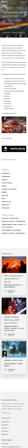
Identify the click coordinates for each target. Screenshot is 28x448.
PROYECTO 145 (6, 201)
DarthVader (7, 32)
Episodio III (5, 434)
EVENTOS (10, 8)
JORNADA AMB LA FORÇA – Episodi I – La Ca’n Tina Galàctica (14, 226)
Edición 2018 (5, 422)
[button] (26, 2)
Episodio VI (5, 425)
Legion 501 (5, 195)
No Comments (21, 32)
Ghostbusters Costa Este (9, 189)
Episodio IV (5, 431)
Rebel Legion (5, 204)
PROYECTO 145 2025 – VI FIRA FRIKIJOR (13, 221)
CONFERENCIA (6, 176)
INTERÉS (18, 8)
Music (3, 198)
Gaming (4, 186)
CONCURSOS (5, 173)
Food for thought (7, 183)
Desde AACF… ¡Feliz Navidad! (10, 218)
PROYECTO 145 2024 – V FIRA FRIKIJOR (13, 233)
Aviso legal (5, 443)
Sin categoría (6, 208)
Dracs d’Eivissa (20, 50)
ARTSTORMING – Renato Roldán (11, 230)
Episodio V (5, 428)
